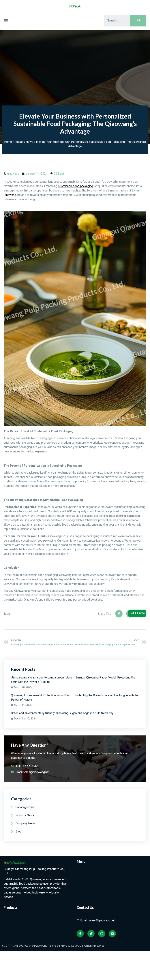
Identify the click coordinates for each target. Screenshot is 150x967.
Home (8, 142)
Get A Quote (137, 613)
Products (11, 907)
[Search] (138, 20)
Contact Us (85, 907)
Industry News (24, 142)
